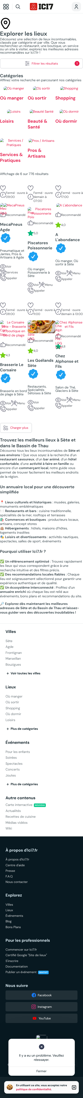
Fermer (42, 1071)
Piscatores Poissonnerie (40, 245)
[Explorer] (6, 7)
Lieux (11, 687)
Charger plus (19, 428)
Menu (49, 285)
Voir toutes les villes (26, 673)
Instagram (45, 1007)
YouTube (45, 1018)
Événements (17, 742)
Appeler (11, 278)
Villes (11, 631)
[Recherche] (20, 7)
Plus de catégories (24, 729)
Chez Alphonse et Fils (67, 361)
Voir (8, 266)
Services (12, 272)
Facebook (45, 995)
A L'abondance (67, 237)
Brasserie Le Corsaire (11, 367)
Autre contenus (20, 798)
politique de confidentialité (33, 1089)
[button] (3, 188)
